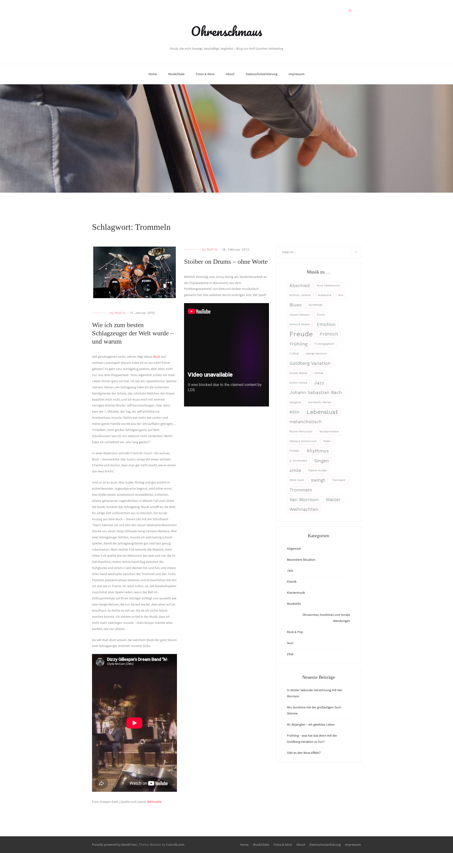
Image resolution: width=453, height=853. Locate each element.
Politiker (294, 450)
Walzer (333, 499)
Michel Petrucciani (300, 431)
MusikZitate (176, 74)
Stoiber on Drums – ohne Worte (226, 261)
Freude (301, 334)
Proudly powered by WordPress (114, 844)
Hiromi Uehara (298, 382)
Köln (294, 412)
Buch (157, 356)
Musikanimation (329, 431)
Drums (321, 314)
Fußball (294, 353)
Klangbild (295, 402)
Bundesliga (315, 304)
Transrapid (338, 480)
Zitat (290, 654)
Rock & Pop (295, 632)
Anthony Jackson (300, 295)
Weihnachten (303, 509)
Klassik (292, 581)
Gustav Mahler (298, 373)
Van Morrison (304, 499)
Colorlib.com (175, 844)
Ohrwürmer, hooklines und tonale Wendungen (326, 618)
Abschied (299, 285)
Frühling (298, 344)
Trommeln (300, 490)
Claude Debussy (299, 314)
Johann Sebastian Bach (315, 392)
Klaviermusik (296, 592)
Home (152, 74)
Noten (327, 441)
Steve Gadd (296, 480)
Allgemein (294, 548)
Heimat (319, 373)
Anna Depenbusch (328, 285)
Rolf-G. (120, 313)
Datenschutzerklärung (261, 74)
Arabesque (324, 295)
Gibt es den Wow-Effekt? (304, 753)
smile (295, 470)
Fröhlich (329, 334)
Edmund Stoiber (299, 324)
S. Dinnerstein (298, 460)
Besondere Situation (301, 559)
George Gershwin (316, 353)
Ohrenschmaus (226, 31)
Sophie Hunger (317, 470)
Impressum (297, 74)
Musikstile (294, 603)
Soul (290, 643)
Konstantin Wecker (319, 402)
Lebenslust (322, 412)
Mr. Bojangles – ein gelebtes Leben (311, 724)
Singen (321, 460)
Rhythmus (317, 451)
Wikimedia (154, 802)
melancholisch (305, 421)
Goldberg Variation (310, 363)
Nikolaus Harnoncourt (302, 441)
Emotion (326, 324)
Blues (295, 305)
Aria (340, 295)
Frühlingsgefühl (324, 343)
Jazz (319, 383)
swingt (318, 480)
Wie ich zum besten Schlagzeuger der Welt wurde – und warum (133, 333)
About (230, 74)
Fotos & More (205, 74)
